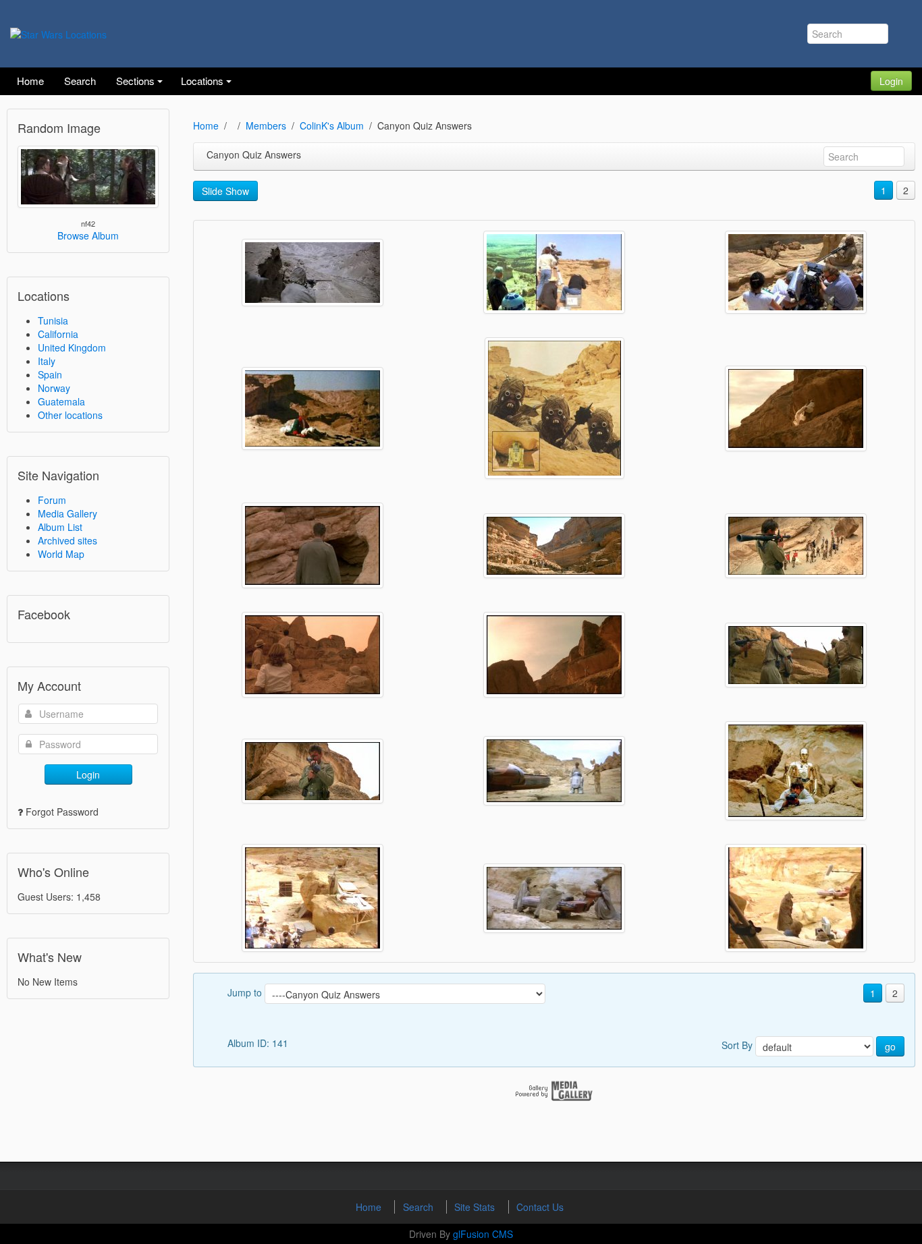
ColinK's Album (332, 125)
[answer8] (796, 655)
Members (266, 125)
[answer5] (554, 545)
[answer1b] (554, 272)
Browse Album (88, 235)
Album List (60, 527)
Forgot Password (62, 811)
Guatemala (61, 401)
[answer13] (796, 898)
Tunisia (53, 320)
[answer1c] (796, 272)
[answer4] (312, 545)
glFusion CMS (483, 1234)
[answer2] (554, 408)
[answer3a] (796, 408)
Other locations (70, 415)
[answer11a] (796, 770)
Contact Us (540, 1207)
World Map (61, 554)
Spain (50, 374)
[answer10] (554, 770)
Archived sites (67, 540)
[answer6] (796, 545)
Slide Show (225, 191)
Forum (52, 500)
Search (419, 1207)
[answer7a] (312, 655)
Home (206, 125)
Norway (54, 388)
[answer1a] (312, 272)
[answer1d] (312, 408)
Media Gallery (67, 513)
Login (891, 81)
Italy (46, 361)
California (58, 334)
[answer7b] (554, 655)
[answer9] (312, 771)
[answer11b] (312, 898)
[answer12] (554, 898)
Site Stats (475, 1207)
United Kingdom (72, 347)
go (890, 1046)
